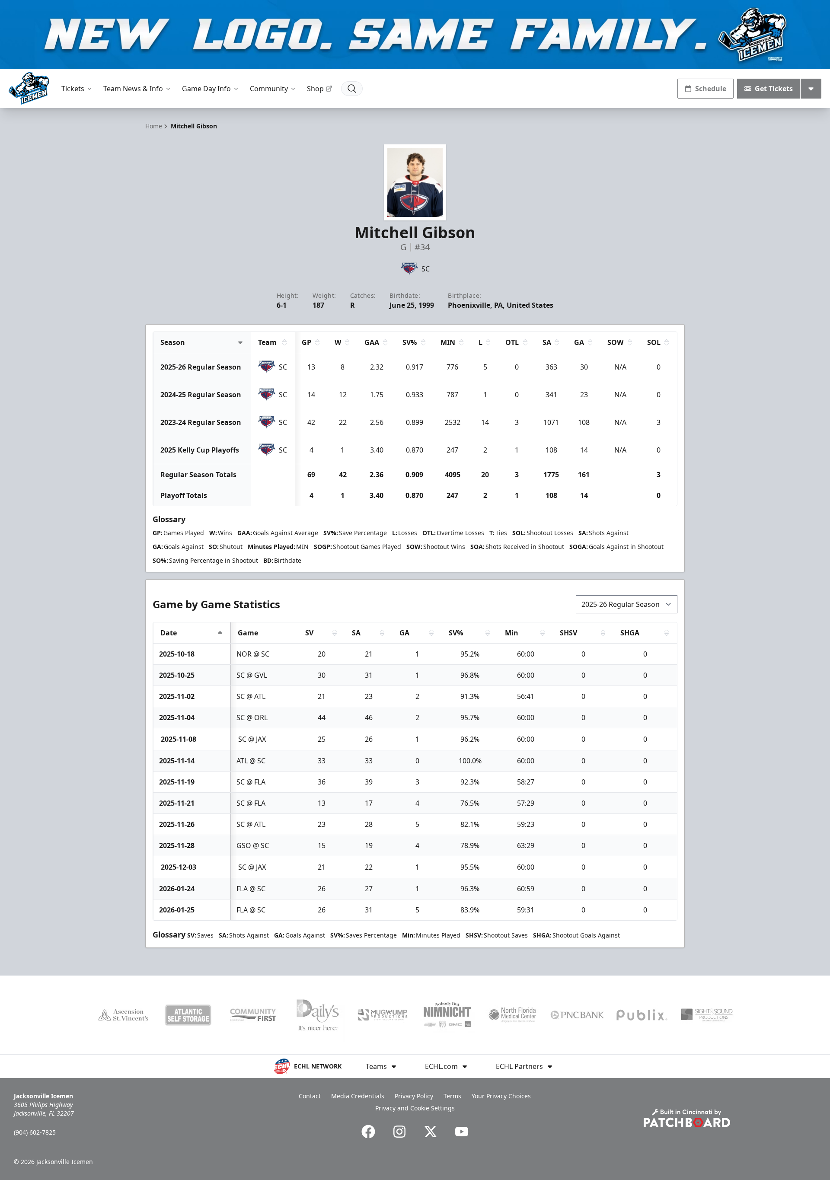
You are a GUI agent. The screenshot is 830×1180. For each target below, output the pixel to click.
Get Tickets (774, 88)
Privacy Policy (414, 1096)
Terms (452, 1096)
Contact (310, 1096)
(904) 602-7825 (35, 1132)
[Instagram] (399, 1131)
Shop (315, 88)
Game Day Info (206, 88)
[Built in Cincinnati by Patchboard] (687, 1118)
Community (269, 88)
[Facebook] (368, 1131)
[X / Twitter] (430, 1131)
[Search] (352, 88)
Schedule (710, 88)
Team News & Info (133, 88)
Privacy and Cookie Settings (415, 1108)
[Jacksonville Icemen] (29, 88)
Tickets (72, 88)
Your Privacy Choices (501, 1096)
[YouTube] (462, 1131)
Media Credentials (357, 1096)
